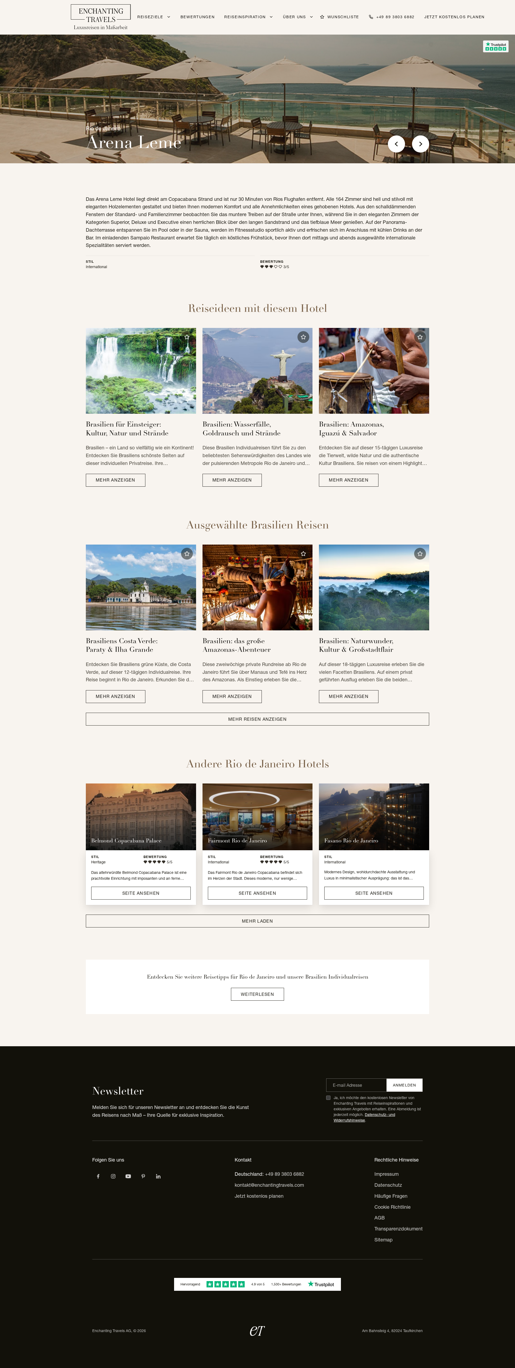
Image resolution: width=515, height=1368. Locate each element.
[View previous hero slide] (396, 144)
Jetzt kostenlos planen (454, 16)
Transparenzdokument (398, 1229)
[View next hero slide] (420, 144)
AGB (379, 1218)
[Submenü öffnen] (169, 17)
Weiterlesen (257, 994)
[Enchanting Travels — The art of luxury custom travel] (101, 17)
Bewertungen (198, 16)
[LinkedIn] (158, 1176)
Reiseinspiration (245, 16)
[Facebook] (98, 1176)
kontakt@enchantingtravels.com (269, 1185)
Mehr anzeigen (115, 480)
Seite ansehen (141, 893)
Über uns (294, 16)
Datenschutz (388, 1185)
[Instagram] (113, 1176)
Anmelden (404, 1085)
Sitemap (383, 1240)
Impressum (386, 1174)
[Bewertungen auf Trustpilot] (496, 46)
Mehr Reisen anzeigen (257, 719)
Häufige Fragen (390, 1196)
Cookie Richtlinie (392, 1207)
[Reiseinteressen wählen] (143, 1176)
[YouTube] (128, 1176)
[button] (187, 337)
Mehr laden (257, 921)
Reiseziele (150, 16)
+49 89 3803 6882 (284, 1174)
